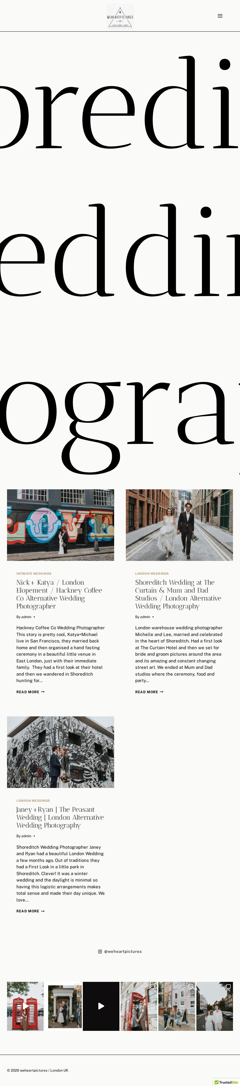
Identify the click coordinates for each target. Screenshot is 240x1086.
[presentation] (60, 525)
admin (26, 617)
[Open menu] (220, 15)
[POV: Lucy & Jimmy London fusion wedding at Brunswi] (101, 1006)
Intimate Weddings (34, 573)
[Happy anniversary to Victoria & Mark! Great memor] (63, 1006)
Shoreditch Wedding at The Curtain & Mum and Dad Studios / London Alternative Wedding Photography (178, 594)
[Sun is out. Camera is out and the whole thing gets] (139, 1006)
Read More (30, 692)
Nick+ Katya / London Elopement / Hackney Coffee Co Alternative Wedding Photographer (59, 594)
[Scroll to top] (235, 930)
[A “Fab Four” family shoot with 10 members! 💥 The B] (176, 1006)
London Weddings (152, 573)
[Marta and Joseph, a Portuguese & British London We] (214, 1006)
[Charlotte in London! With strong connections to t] (25, 1006)
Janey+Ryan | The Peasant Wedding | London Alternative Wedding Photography (60, 817)
